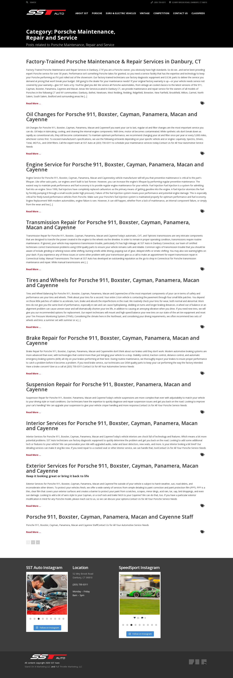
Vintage (145, 13)
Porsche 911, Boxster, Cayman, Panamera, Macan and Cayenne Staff (109, 516)
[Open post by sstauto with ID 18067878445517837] (47, 595)
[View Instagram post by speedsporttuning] (156, 610)
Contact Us (180, 13)
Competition (161, 13)
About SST (81, 13)
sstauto (46, 577)
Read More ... (33, 103)
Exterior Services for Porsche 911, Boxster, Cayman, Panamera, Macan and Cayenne (112, 468)
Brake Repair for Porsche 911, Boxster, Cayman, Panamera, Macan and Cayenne (112, 340)
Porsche (97, 13)
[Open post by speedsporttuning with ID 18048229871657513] (140, 595)
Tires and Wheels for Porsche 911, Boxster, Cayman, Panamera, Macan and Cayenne (112, 282)
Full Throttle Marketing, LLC (69, 666)
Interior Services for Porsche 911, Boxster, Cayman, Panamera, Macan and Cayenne (112, 426)
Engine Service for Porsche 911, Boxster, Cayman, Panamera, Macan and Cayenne (115, 167)
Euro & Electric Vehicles (121, 13)
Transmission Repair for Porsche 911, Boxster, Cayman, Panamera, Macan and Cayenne (108, 225)
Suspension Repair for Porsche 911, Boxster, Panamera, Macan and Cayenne (108, 387)
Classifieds (198, 13)
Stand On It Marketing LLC (37, 666)
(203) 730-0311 (159, 2)
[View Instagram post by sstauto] (64, 610)
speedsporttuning (139, 577)
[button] (28, 594)
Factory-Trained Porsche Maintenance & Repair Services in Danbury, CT (113, 61)
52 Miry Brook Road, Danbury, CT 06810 (189, 2)
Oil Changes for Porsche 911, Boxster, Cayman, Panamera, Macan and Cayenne (111, 117)
